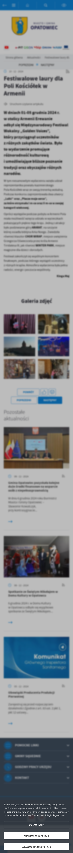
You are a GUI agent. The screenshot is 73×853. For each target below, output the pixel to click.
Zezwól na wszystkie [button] (36, 847)
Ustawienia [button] (36, 825)
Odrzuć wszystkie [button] (36, 835)
